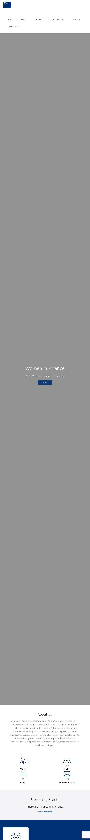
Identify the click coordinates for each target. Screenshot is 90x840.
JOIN (45, 382)
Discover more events (45, 811)
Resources (77, 19)
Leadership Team (57, 19)
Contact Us (14, 27)
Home (10, 19)
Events (24, 19)
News (38, 19)
